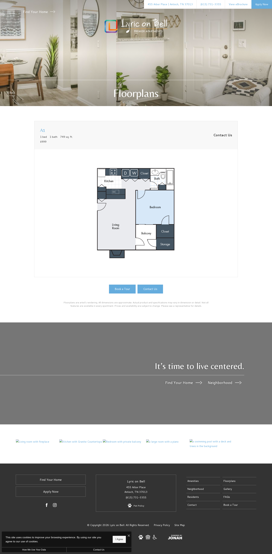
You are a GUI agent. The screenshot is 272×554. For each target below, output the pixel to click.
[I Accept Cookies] (129, 535)
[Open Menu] (11, 11)
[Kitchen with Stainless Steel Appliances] (81, 441)
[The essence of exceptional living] (167, 441)
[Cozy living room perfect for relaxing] (37, 441)
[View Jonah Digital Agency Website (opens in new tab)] (175, 538)
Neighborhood (220, 382)
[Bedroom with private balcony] (124, 441)
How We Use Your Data (34, 549)
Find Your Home (36, 11)
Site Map (179, 525)
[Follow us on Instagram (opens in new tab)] (55, 505)
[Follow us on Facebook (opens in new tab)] (46, 505)
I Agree (119, 539)
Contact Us (98, 549)
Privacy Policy (162, 525)
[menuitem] (203, 481)
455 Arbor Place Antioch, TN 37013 (135, 489)
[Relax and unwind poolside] (211, 444)
